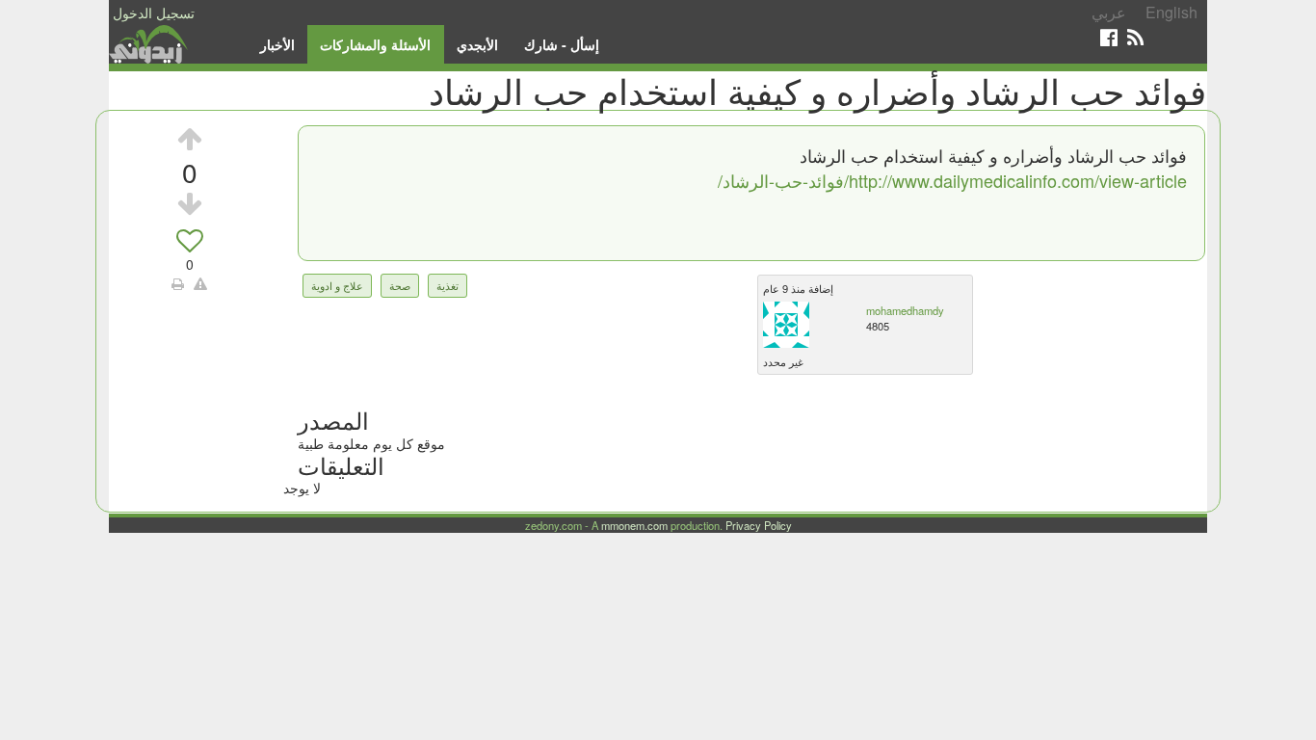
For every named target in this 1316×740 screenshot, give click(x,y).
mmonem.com (634, 525)
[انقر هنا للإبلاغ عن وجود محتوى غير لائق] (200, 283)
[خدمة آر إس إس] (1135, 37)
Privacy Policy (758, 525)
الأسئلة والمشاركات (375, 44)
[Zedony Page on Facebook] (1109, 37)
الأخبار (277, 44)
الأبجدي (477, 44)
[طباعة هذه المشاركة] (177, 283)
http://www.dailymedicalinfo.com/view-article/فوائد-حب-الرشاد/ (952, 180)
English (1171, 12)
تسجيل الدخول (154, 12)
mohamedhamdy (905, 310)
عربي (1109, 12)
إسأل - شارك (561, 44)
